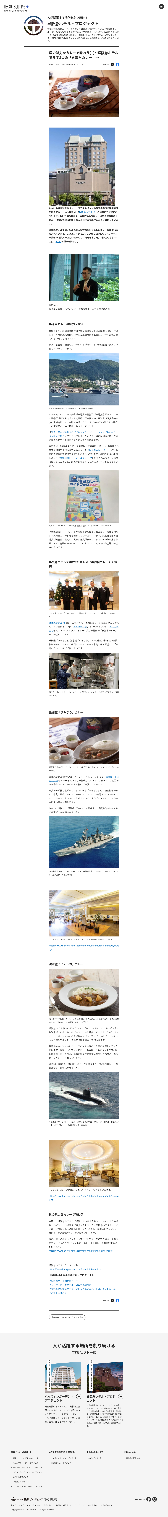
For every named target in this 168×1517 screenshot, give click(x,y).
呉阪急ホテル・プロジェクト (72, 64)
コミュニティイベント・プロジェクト (27, 1472)
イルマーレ (79, 626)
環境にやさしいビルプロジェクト (26, 1458)
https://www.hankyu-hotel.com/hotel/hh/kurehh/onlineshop (80, 1250)
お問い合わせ (106, 1505)
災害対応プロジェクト (21, 1477)
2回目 (58, 241)
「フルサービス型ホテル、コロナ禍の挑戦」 (71, 1285)
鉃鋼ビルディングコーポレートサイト (24, 1505)
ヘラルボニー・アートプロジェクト (26, 1463)
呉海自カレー (96, 450)
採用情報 (47, 1505)
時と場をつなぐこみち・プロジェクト (27, 1467)
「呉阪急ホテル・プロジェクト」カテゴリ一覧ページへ (105, 1395)
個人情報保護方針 (62, 1505)
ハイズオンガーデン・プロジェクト (64, 1458)
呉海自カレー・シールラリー (74, 458)
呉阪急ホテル (86, 212)
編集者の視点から (133, 1458)
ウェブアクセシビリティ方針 (85, 1505)
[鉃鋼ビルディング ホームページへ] (16, 10)
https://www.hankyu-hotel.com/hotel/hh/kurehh (73, 1269)
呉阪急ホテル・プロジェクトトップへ (67, 1317)
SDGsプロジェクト (95, 1458)
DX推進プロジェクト (21, 1482)
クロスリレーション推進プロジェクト (27, 1486)
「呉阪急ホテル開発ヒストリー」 (65, 1281)
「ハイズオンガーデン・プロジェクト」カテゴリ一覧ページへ (63, 1395)
